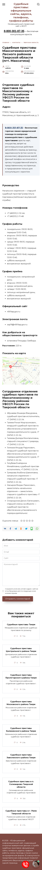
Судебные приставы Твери (21, 624)
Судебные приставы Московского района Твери (21, 702)
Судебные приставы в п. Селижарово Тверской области (21, 784)
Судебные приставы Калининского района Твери (21, 729)
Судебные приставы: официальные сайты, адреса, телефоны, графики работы (21, 12)
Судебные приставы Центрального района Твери (21, 649)
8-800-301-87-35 (14, 31)
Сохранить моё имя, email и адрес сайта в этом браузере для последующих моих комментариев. (21, 591)
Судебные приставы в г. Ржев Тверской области (21, 812)
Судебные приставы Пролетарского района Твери (21, 676)
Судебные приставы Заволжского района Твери (21, 756)
